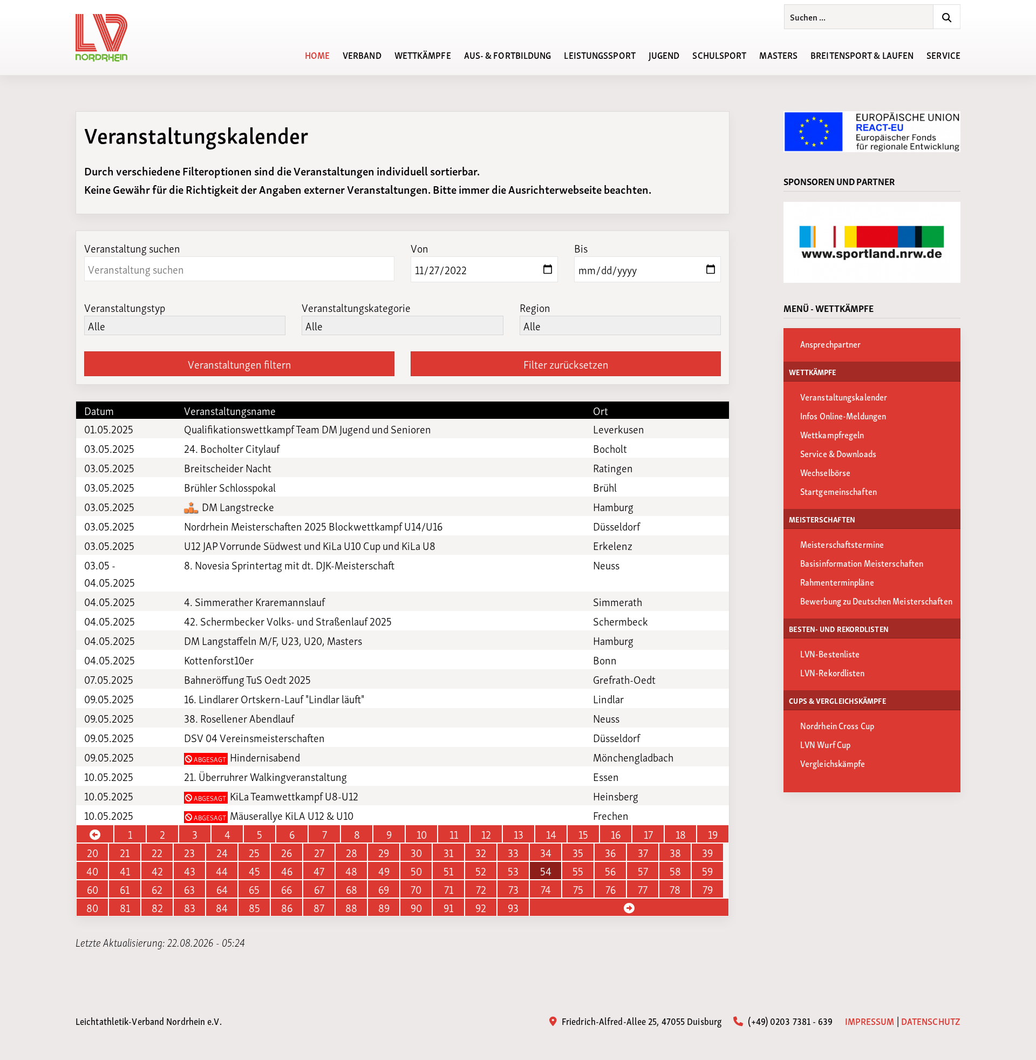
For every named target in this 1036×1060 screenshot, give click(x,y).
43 (189, 870)
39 (707, 852)
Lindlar (608, 698)
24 (222, 852)
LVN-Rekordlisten (832, 672)
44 (222, 870)
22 (157, 852)
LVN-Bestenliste (830, 653)
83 (189, 907)
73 (513, 889)
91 (448, 907)
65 (254, 889)
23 (189, 852)
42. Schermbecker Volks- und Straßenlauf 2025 (288, 620)
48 (351, 870)
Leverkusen (618, 428)
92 (480, 907)
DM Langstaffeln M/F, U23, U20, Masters (273, 640)
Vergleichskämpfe (832, 763)
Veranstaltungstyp (124, 307)
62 (157, 889)
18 (681, 833)
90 (416, 907)
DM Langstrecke (237, 506)
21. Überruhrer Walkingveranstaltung (265, 776)
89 (384, 907)
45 (254, 870)
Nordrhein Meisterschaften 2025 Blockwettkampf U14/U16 (313, 525)
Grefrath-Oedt (624, 679)
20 (92, 852)
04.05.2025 (109, 601)
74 (546, 889)
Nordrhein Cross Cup (837, 725)
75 (578, 889)
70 (416, 889)
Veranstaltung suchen (132, 247)
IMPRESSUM (870, 1020)
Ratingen (613, 467)
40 (92, 870)
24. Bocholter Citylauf (232, 448)
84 (222, 907)
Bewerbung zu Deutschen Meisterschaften (876, 600)
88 (351, 907)
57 (643, 870)
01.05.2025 (108, 428)
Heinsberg (615, 795)
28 (351, 852)
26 (286, 852)
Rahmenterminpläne (837, 581)
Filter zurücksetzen (566, 363)
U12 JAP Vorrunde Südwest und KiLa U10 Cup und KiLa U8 (309, 545)
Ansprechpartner (830, 343)
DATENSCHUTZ (930, 1020)
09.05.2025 (109, 698)
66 (286, 889)
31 (448, 852)
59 (707, 870)
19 (713, 833)
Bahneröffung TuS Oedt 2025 (247, 679)
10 (422, 833)
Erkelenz (612, 545)
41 (125, 870)
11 (453, 833)
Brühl (605, 486)
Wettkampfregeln (832, 434)
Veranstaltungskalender (843, 396)
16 (616, 833)
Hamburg (613, 506)
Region (535, 307)
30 (416, 852)
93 (513, 907)
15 (583, 833)
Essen (606, 776)
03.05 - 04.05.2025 (109, 573)
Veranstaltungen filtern (239, 363)
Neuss (606, 564)
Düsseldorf (616, 525)
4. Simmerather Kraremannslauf (254, 601)
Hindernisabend (246, 756)
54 (545, 870)
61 (125, 889)
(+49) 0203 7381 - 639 (789, 1020)
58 (675, 870)
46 (286, 870)
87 (318, 907)
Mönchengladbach (633, 756)
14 (551, 833)
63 (189, 889)
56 (610, 870)
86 (286, 907)
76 (610, 889)
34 (545, 852)
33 (513, 852)
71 (448, 889)
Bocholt (610, 448)
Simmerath (617, 601)
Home (317, 54)
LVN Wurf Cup (825, 744)
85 (254, 907)
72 (481, 889)
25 (254, 852)
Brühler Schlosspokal (230, 486)
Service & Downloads (838, 453)
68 (351, 889)
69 (383, 889)
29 (383, 852)
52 (480, 870)
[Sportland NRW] (871, 242)
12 (486, 833)
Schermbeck (620, 620)
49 (384, 870)
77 (643, 889)
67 (319, 889)
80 (92, 907)
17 (648, 833)
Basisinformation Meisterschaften (861, 562)
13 (518, 833)
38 (675, 852)
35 (577, 852)
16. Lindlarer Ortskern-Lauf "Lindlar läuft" (274, 698)
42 (157, 870)
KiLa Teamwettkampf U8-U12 (275, 795)
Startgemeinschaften (838, 491)
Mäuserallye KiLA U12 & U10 (272, 815)
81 (125, 907)
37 (643, 852)
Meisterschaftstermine (842, 543)
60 (92, 889)
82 (157, 907)
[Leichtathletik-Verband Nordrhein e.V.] (108, 38)
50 (416, 870)
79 (708, 889)
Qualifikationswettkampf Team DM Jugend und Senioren (307, 428)
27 (319, 852)
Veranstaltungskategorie (356, 307)
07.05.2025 (108, 679)
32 (480, 852)
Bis (581, 247)
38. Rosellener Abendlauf (239, 717)
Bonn (605, 659)
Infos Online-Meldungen (843, 415)
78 (675, 889)
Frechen (611, 815)
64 (222, 889)
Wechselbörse (825, 472)
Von (419, 247)
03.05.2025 (109, 448)
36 (610, 852)
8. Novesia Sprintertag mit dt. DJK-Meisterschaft (289, 564)
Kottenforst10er (219, 659)
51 (448, 870)
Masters (778, 54)
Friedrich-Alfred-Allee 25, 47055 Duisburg (640, 1020)
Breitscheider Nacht (227, 467)
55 (577, 870)
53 (513, 870)
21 (125, 852)
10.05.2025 (108, 776)
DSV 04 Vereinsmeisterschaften (254, 737)
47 (318, 870)
